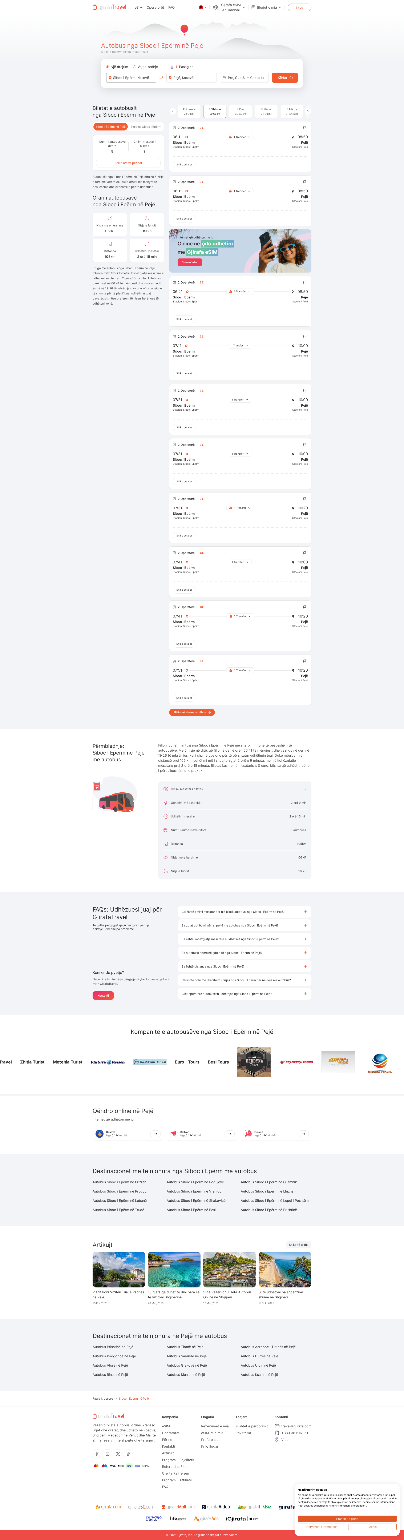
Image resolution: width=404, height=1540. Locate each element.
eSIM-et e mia (212, 1433)
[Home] (109, 7)
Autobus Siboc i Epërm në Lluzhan (268, 1191)
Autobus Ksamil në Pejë (259, 1374)
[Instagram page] (107, 1454)
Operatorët (155, 7)
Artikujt (168, 1453)
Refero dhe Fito (174, 1466)
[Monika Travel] (290, 1062)
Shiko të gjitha (298, 1244)
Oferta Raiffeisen (175, 1473)
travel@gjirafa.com (296, 1426)
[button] (244, 912)
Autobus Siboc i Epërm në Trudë (118, 1210)
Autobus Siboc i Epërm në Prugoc (119, 1191)
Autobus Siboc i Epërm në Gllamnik (269, 1182)
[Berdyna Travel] (374, 1062)
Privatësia (243, 1433)
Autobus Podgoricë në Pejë (114, 1356)
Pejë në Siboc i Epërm (146, 126)
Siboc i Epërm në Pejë (111, 126)
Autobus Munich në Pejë (186, 1374)
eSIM (138, 7)
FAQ (171, 7)
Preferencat (210, 1440)
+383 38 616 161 (294, 1433)
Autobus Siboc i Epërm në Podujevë (195, 1182)
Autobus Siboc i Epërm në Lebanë (120, 1200)
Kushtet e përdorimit (251, 1426)
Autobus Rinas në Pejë (110, 1374)
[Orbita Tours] (332, 1062)
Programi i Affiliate (177, 1480)
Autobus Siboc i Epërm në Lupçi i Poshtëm (275, 1200)
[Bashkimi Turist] (59, 1062)
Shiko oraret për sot (128, 163)
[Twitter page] (118, 1454)
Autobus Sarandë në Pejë (187, 1356)
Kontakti (103, 995)
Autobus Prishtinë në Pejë (113, 1347)
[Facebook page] (97, 1454)
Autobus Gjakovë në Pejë (187, 1365)
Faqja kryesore (103, 1398)
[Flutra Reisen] (17, 1062)
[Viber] (277, 1439)
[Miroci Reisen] (248, 1062)
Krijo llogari (210, 1446)
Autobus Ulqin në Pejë (258, 1365)
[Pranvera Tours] (206, 1062)
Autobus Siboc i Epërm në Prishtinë (269, 1210)
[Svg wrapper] (108, 1507)
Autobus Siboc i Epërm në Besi (191, 1210)
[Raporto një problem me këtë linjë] (305, 128)
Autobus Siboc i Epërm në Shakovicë (196, 1200)
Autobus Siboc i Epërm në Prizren (119, 1182)
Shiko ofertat (190, 262)
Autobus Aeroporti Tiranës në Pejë (268, 1347)
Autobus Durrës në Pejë (259, 1356)
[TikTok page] (128, 1454)
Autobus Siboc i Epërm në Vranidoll (195, 1191)
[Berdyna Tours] (164, 1062)
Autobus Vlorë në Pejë (110, 1365)
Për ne (167, 1440)
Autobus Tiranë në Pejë (185, 1347)
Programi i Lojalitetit (178, 1460)
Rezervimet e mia (215, 1426)
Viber (285, 1440)
